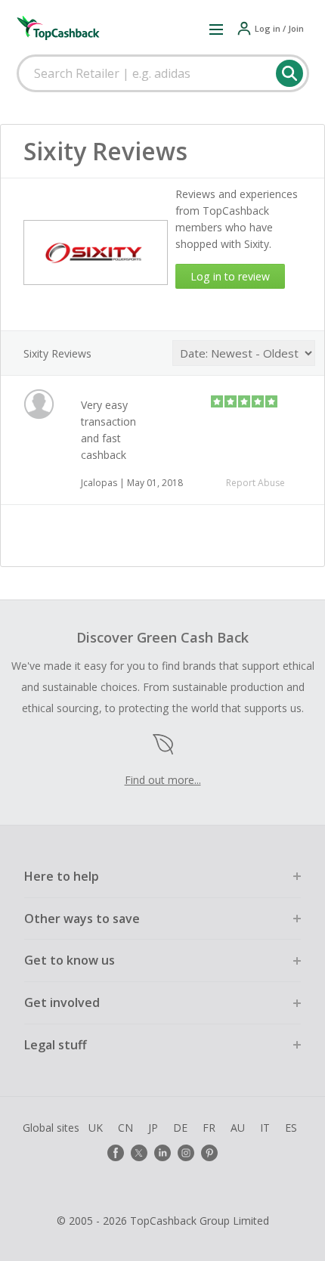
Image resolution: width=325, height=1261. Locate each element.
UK (95, 1127)
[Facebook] (115, 1153)
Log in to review (230, 276)
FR (209, 1127)
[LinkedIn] (162, 1153)
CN (125, 1127)
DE (180, 1127)
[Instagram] (186, 1153)
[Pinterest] (209, 1153)
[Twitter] (139, 1153)
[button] (216, 28)
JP (153, 1127)
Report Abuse (255, 482)
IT (265, 1127)
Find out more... (163, 780)
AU (238, 1127)
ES (291, 1127)
